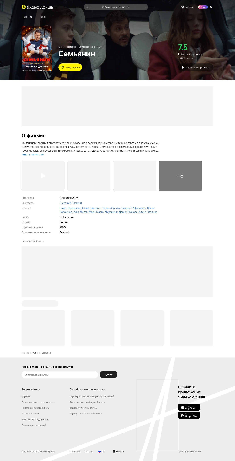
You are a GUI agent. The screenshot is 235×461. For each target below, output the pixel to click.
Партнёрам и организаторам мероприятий (92, 348)
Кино (35, 304)
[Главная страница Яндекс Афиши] (24, 7)
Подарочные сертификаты (35, 359)
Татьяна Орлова (110, 208)
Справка (26, 348)
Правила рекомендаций (34, 376)
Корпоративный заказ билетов (86, 365)
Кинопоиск (38, 241)
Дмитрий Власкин (71, 203)
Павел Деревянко (70, 208)
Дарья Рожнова (128, 211)
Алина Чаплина (148, 211)
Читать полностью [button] (33, 154)
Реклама (89, 403)
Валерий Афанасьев (134, 208)
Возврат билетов (30, 365)
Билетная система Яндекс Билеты (87, 353)
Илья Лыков (80, 211)
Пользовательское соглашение (38, 353)
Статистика (75, 403)
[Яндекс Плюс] (203, 7)
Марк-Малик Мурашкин (103, 211)
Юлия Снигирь (91, 208)
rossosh (25, 304)
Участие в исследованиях (35, 371)
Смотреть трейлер (197, 67)
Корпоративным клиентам (83, 359)
